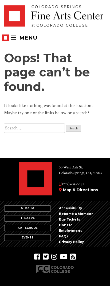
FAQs (63, 236)
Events (27, 237)
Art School (27, 228)
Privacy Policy (71, 242)
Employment (70, 231)
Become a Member (76, 214)
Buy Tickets (69, 219)
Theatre (27, 218)
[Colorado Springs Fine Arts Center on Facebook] (37, 257)
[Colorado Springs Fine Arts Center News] (73, 257)
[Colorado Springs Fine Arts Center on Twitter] (45, 257)
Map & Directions (80, 189)
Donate (66, 225)
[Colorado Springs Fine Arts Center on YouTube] (63, 257)
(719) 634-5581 (72, 184)
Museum (27, 208)
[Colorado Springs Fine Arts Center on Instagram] (54, 257)
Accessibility (70, 208)
